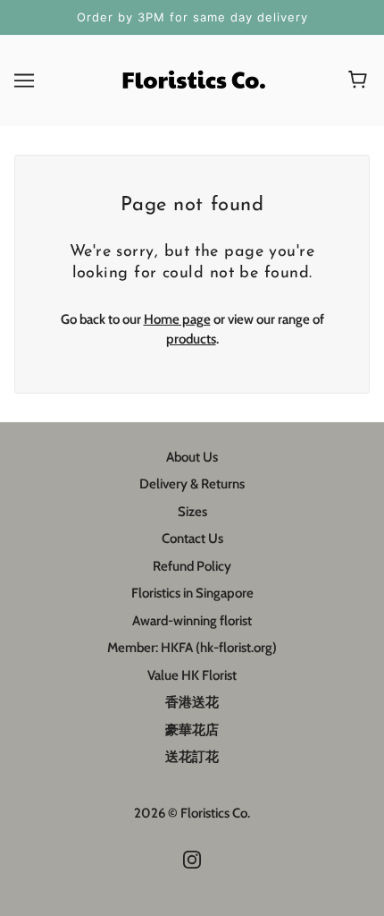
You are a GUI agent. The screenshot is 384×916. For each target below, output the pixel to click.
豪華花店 (192, 730)
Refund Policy (192, 566)
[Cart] (360, 80)
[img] (192, 859)
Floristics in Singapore (192, 593)
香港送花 (192, 702)
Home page (177, 319)
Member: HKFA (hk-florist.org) (192, 648)
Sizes (192, 512)
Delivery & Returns (192, 484)
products (191, 339)
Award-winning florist (192, 621)
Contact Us (192, 538)
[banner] (191, 79)
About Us (192, 457)
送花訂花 (192, 757)
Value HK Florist (192, 675)
